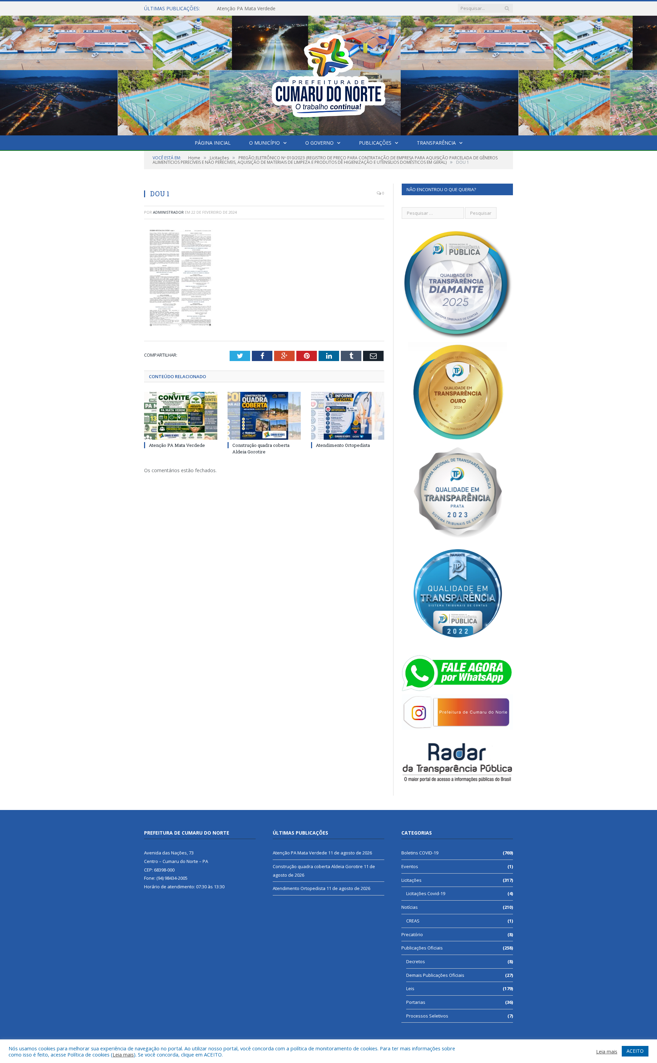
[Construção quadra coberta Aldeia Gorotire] (264, 416)
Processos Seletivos (427, 1016)
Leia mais (123, 1054)
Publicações (375, 142)
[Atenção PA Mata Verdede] (180, 416)
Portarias (415, 1002)
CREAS (413, 921)
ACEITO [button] (635, 1051)
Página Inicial (213, 142)
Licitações (411, 880)
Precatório (412, 934)
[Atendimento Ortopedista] (347, 416)
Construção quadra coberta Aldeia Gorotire (264, 8)
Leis (410, 988)
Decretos (415, 961)
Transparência (436, 142)
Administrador (168, 212)
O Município (264, 142)
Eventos (409, 866)
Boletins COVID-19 (419, 853)
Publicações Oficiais (422, 948)
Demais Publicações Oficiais (435, 975)
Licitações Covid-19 (425, 893)
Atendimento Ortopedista (343, 445)
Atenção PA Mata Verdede (177, 445)
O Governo (319, 142)
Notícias (409, 907)
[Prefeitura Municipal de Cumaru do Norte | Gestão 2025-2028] (328, 74)
